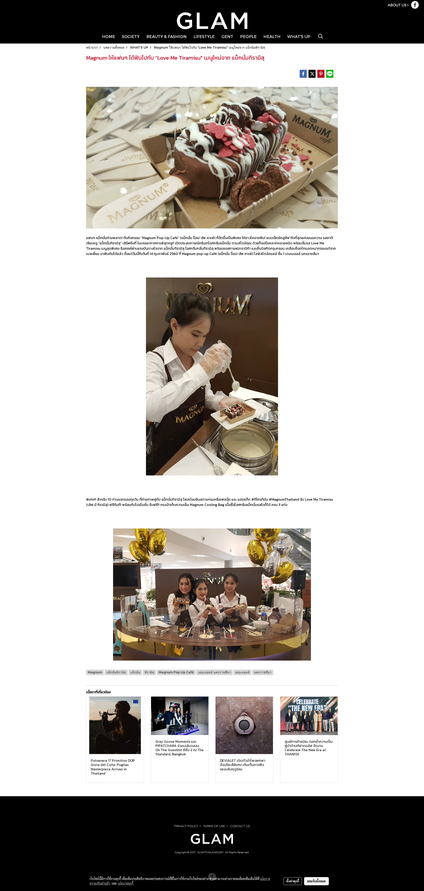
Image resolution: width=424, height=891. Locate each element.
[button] (321, 36)
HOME (108, 36)
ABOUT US (397, 5)
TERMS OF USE (214, 826)
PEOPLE (248, 36)
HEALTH (271, 36)
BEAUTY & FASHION (166, 36)
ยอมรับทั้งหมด (316, 881)
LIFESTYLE (204, 36)
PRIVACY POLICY (186, 826)
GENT (227, 36)
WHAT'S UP (298, 36)
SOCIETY (131, 36)
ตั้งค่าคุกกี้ (292, 881)
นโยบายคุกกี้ (125, 883)
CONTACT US (240, 826)
